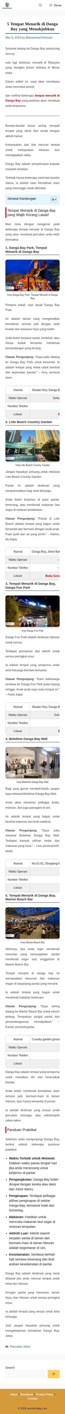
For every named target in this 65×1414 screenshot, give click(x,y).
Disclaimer (26, 1394)
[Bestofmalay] (7, 5)
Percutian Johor (20, 1346)
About (14, 1394)
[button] (40, 5)
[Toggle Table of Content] (52, 199)
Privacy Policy (44, 1394)
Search (10, 1367)
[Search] (54, 1374)
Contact (33, 1398)
